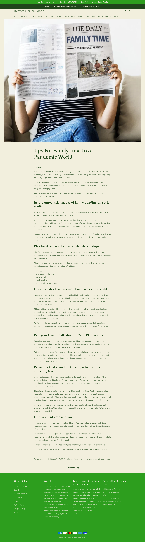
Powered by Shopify (80, 537)
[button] (24, 16)
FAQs (16, 512)
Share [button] (38, 167)
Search (16, 490)
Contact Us (18, 497)
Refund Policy (19, 505)
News (16, 501)
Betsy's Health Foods (69, 537)
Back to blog (73, 468)
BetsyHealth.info (100, 450)
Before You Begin (20, 486)
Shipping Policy (19, 509)
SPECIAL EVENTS (20, 494)
